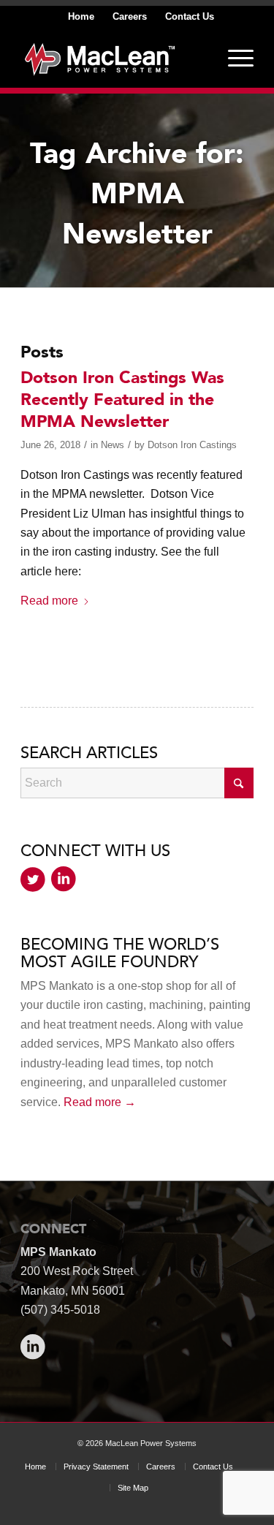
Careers (130, 16)
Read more (49, 600)
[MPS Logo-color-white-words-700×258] (113, 58)
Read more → (100, 1102)
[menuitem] (81, 16)
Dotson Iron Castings (192, 444)
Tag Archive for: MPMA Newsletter (137, 194)
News (112, 444)
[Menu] (233, 58)
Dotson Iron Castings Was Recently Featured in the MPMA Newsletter (122, 399)
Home (81, 16)
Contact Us (189, 16)
